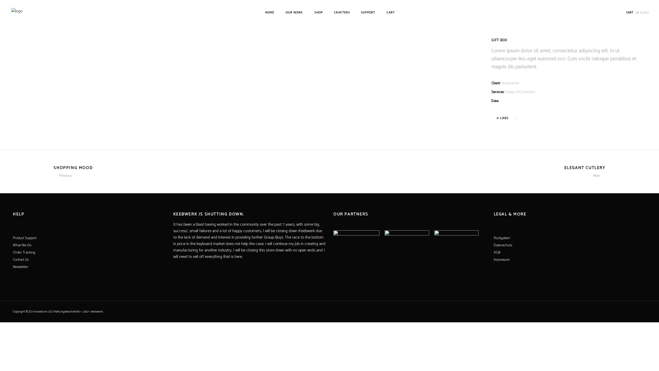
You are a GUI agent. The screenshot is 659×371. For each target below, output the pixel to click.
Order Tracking (24, 253)
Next (596, 176)
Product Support (25, 238)
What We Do (22, 245)
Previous (65, 176)
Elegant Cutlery (584, 167)
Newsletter (20, 267)
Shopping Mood (73, 167)
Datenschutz (503, 245)
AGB (497, 253)
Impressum (502, 260)
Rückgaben (502, 238)
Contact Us (21, 260)
